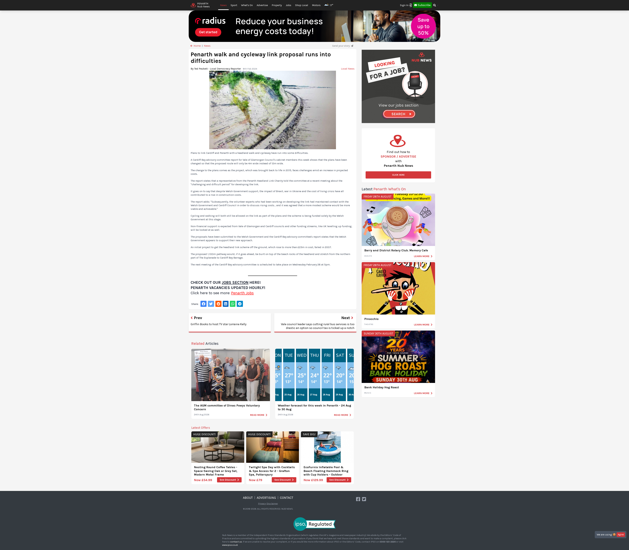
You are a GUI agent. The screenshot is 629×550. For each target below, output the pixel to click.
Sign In (404, 5)
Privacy (262, 503)
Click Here (398, 174)
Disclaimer (272, 503)
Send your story (341, 45)
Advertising (266, 498)
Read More (257, 414)
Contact (286, 498)
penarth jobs (242, 293)
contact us (236, 541)
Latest (384, 189)
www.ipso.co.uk (230, 545)
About (248, 498)
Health (368, 256)
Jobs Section (235, 282)
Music (367, 393)
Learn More (421, 256)
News (223, 5)
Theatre (368, 324)
